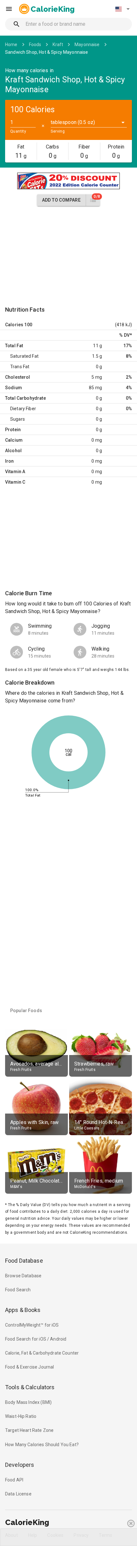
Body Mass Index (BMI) (28, 1402)
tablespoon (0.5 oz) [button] (73, 122)
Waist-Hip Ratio (20, 1416)
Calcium (14, 440)
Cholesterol (17, 377)
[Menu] (9, 9)
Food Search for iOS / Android (35, 1339)
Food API (14, 1479)
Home (11, 44)
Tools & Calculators (30, 1387)
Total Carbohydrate (25, 398)
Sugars (17, 419)
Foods (35, 44)
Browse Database (23, 1275)
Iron (9, 461)
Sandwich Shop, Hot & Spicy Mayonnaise (46, 52)
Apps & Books (23, 1310)
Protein (13, 429)
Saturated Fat (24, 356)
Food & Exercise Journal (29, 1367)
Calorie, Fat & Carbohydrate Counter (42, 1353)
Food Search (18, 1289)
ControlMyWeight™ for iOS (32, 1325)
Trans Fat (19, 366)
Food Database (24, 1260)
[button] (122, 9)
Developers (19, 1464)
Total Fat (14, 345)
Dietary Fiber (23, 408)
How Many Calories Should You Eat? (42, 1444)
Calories (14, 324)
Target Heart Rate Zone (29, 1430)
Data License (18, 1493)
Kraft (58, 44)
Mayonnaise (87, 44)
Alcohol (13, 450)
